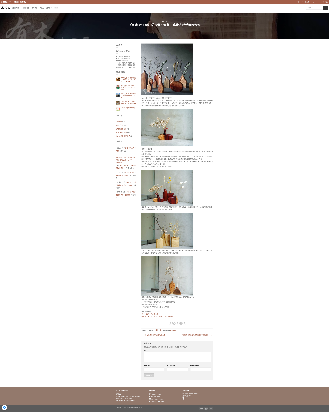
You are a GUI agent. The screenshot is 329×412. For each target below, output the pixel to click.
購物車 (307, 2)
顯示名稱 (147, 366)
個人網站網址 (194, 366)
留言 (145, 350)
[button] (4, 407)
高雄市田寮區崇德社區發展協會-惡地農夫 (128, 102)
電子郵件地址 (171, 366)
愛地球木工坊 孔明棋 (126, 149)
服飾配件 (49, 8)
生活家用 (34, 8)
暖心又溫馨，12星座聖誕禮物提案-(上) (126, 167)
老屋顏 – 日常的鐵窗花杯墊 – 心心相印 (126, 183)
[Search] (325, 8)
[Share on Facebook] (170, 323)
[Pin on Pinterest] (181, 323)
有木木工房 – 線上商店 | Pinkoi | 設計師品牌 (157, 316)
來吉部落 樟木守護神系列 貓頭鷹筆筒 (126, 173)
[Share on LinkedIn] (184, 323)
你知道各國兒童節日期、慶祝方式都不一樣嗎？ (128, 88)
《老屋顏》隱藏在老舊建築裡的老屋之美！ (195, 335)
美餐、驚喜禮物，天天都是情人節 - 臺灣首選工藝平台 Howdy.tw (126, 160)
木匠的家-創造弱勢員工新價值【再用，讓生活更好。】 (128, 80)
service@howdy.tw (157, 399)
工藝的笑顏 (119, 125)
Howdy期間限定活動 (123, 136)
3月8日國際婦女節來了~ (128, 109)
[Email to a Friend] (177, 323)
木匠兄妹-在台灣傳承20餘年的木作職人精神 (128, 96)
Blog (56, 8)
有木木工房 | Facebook (149, 314)
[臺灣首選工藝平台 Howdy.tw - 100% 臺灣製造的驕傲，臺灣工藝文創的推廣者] (5, 7)
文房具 (42, 8)
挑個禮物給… (16, 8)
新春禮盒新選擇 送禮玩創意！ (154, 335)
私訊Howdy (300, 2)
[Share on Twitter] (174, 323)
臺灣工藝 (164, 21)
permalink (173, 330)
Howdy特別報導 (121, 132)
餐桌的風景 (26, 8)
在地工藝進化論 (121, 129)
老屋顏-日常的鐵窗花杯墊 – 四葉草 (126, 193)
